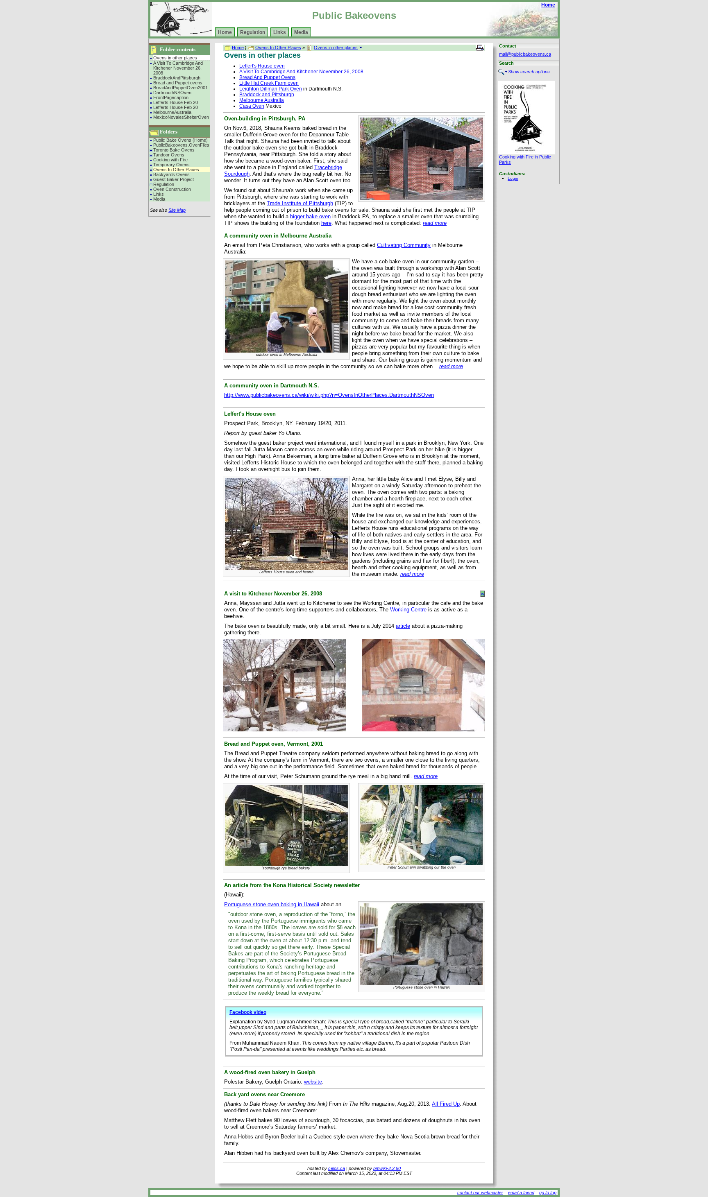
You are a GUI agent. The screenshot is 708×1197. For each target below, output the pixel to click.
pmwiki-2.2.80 (387, 1168)
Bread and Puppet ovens (177, 82)
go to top (547, 1192)
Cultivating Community (404, 245)
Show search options (529, 71)
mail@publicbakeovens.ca (525, 54)
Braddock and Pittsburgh (266, 94)
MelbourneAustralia (172, 112)
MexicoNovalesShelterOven (181, 117)
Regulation (252, 32)
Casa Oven (251, 106)
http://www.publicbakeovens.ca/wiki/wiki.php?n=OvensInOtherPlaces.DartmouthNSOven (329, 395)
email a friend (521, 1192)
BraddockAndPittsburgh (176, 77)
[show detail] (361, 47)
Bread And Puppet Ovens (267, 77)
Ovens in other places (175, 57)
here (326, 223)
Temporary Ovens (171, 164)
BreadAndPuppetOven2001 (180, 87)
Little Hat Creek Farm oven (269, 83)
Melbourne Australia (261, 100)
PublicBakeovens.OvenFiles (181, 145)
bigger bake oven (310, 216)
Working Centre (408, 609)
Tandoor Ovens (168, 154)
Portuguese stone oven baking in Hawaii (271, 904)
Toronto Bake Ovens (174, 149)
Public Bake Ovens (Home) (180, 140)
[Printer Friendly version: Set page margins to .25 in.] (480, 47)
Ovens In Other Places (176, 169)
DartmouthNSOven (172, 92)
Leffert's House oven (262, 66)
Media (301, 32)
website (313, 1082)
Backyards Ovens (171, 174)
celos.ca (336, 1168)
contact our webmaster (480, 1192)
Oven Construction (172, 189)
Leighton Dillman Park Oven (270, 89)
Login (513, 178)
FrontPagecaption (170, 97)
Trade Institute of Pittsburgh (300, 203)
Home (548, 4)
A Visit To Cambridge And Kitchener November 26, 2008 (178, 68)
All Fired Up (446, 1104)
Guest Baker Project (173, 179)
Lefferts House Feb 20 (175, 102)
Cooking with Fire (170, 159)
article (403, 626)
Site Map (177, 210)
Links (279, 32)
